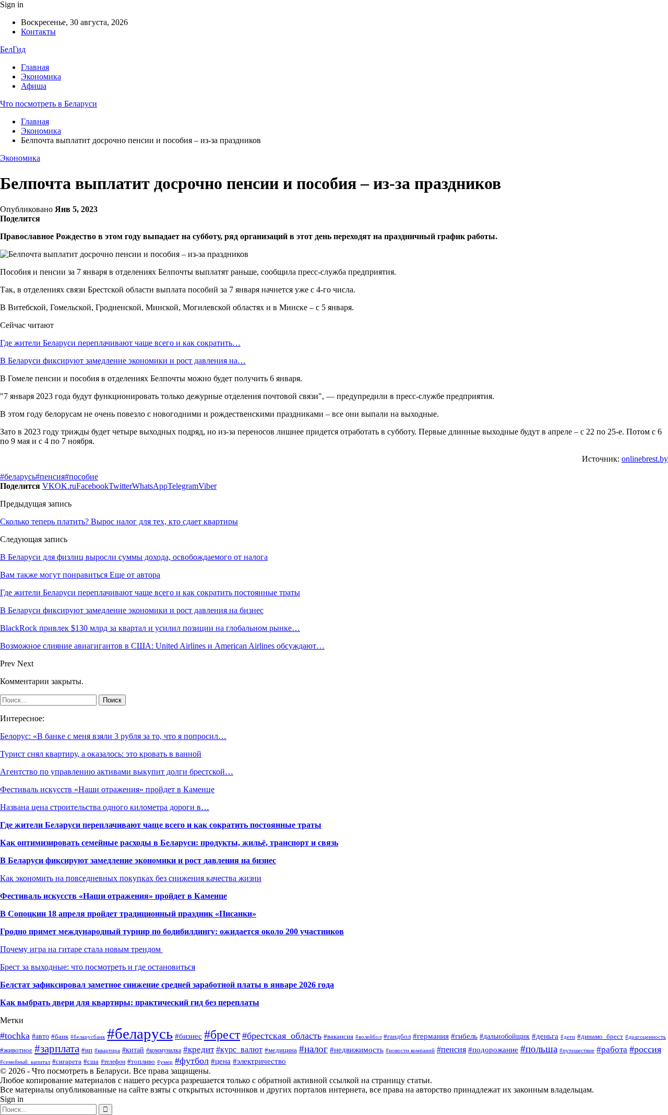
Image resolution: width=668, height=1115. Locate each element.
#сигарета (66, 1061)
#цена (221, 1061)
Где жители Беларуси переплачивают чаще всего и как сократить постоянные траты (160, 824)
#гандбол (397, 1036)
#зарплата (56, 1048)
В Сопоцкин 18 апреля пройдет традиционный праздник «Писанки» (128, 913)
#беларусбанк (87, 1037)
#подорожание (493, 1049)
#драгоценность (645, 1037)
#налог (313, 1048)
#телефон (113, 1061)
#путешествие (576, 1050)
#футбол (192, 1060)
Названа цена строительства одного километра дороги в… (104, 807)
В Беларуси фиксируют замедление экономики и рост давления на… (123, 360)
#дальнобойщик (505, 1036)
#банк (59, 1036)
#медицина (281, 1050)
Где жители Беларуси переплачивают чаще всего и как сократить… (120, 342)
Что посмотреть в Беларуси (48, 103)
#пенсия (50, 476)
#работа (612, 1049)
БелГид (13, 49)
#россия (645, 1049)
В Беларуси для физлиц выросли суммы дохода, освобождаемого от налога (134, 557)
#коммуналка (163, 1050)
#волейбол (368, 1037)
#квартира (107, 1050)
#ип (86, 1050)
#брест (222, 1034)
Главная (35, 67)
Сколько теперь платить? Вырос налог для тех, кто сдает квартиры (119, 521)
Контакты (38, 31)
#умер (165, 1062)
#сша (91, 1061)
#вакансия (338, 1036)
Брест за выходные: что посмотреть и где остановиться (97, 967)
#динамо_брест (600, 1036)
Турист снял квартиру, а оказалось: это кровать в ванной (100, 753)
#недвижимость (357, 1049)
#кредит (198, 1049)
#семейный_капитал (25, 1062)
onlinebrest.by (645, 458)
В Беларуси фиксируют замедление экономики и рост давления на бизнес (138, 860)
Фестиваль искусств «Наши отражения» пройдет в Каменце (107, 789)
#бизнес (188, 1036)
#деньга (545, 1035)
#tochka (15, 1035)
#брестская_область (281, 1035)
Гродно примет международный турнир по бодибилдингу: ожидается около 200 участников (172, 931)
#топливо (141, 1061)
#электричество (259, 1061)
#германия (431, 1035)
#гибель (464, 1036)
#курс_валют (239, 1049)
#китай (133, 1050)
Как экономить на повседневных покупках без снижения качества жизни (130, 878)
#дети (567, 1037)
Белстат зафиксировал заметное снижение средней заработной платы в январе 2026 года (167, 984)
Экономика (41, 76)
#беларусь (17, 476)
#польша (538, 1049)
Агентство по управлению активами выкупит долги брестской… (116, 771)
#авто (40, 1036)
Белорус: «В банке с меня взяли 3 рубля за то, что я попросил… (113, 736)
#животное (16, 1050)
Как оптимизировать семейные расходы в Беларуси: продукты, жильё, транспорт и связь (169, 842)
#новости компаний (410, 1050)
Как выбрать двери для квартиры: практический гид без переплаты (129, 1002)
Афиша (33, 85)
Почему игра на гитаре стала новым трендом (81, 949)
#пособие (81, 476)
